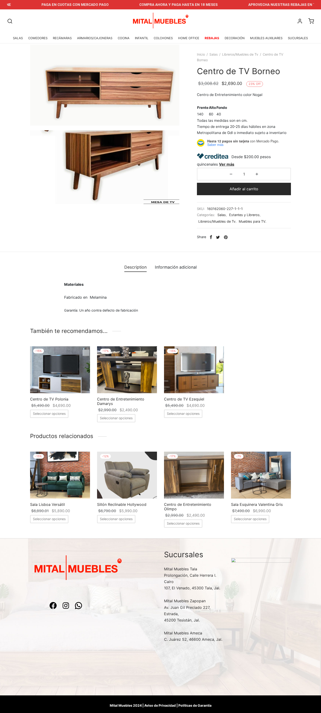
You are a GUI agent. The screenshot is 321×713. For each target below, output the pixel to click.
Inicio (201, 54)
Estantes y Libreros (244, 215)
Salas (213, 54)
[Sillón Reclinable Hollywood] (127, 475)
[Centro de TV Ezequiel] (194, 369)
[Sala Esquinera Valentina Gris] (261, 475)
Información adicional (176, 267)
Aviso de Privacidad (160, 705)
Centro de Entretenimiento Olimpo (187, 506)
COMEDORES (37, 38)
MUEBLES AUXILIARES (266, 38)
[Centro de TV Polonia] (60, 369)
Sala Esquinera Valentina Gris (257, 504)
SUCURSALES (298, 38)
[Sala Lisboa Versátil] (60, 475)
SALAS (18, 38)
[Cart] (311, 21)
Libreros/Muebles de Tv (240, 54)
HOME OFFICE (188, 38)
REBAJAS (212, 38)
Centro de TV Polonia (49, 399)
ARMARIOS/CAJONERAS (94, 38)
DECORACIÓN (235, 38)
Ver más (226, 164)
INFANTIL (141, 38)
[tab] (135, 267)
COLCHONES (163, 38)
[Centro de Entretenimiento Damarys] (127, 369)
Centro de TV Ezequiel (184, 399)
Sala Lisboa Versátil (47, 504)
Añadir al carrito (244, 189)
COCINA (123, 38)
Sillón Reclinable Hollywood (121, 504)
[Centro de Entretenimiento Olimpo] (194, 475)
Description (135, 267)
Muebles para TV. (252, 221)
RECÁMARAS (62, 38)
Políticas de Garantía (194, 705)
